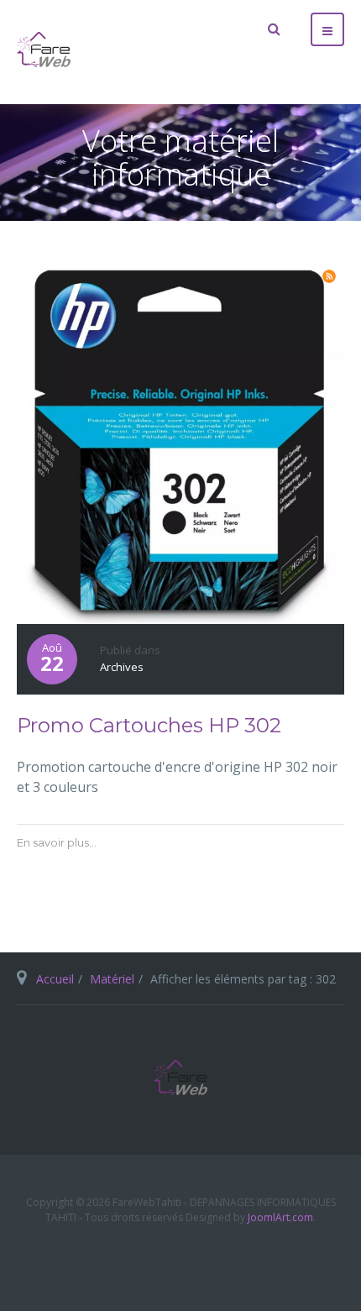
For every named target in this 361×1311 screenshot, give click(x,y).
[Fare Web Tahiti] (44, 49)
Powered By (180, 1258)
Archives (122, 666)
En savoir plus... (57, 842)
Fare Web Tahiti (180, 1077)
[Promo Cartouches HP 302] (180, 441)
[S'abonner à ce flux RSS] (329, 276)
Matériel (112, 979)
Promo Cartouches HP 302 (149, 725)
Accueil (55, 979)
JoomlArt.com (280, 1217)
